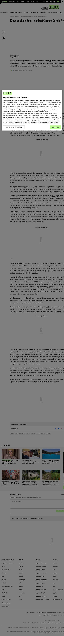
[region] (32, 110)
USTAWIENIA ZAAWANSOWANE (14, 127)
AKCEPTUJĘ (55, 127)
